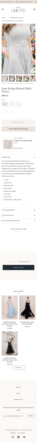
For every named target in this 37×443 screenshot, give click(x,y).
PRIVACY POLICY (26, 430)
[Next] (32, 49)
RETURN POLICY (9, 215)
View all (18, 367)
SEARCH (13, 433)
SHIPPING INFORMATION (12, 220)
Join (30, 415)
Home (4, 17)
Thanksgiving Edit (16, 17)
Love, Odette (11, 430)
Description (6, 157)
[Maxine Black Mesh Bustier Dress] (27, 307)
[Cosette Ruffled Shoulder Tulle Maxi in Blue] (10, 307)
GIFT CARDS (21, 433)
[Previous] (4, 49)
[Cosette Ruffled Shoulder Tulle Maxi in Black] (10, 343)
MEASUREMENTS (9, 210)
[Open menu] (5, 9)
